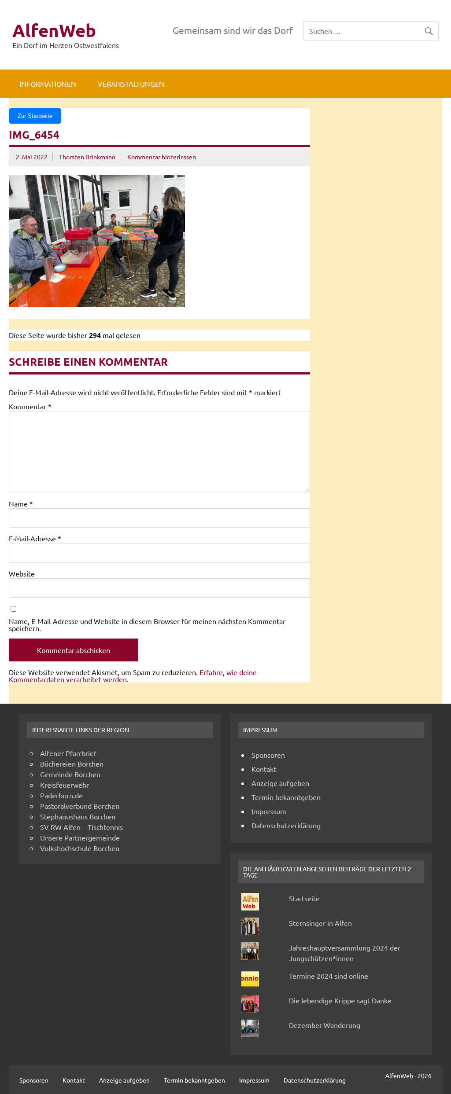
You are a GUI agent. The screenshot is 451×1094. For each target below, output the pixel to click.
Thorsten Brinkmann (87, 157)
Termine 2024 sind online (328, 975)
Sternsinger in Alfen (320, 922)
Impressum (268, 811)
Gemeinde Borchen (70, 774)
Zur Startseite (35, 116)
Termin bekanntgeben (286, 797)
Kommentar (30, 406)
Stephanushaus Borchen (77, 816)
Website (22, 573)
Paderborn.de (61, 795)
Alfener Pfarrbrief (68, 753)
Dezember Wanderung (324, 1025)
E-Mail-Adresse (35, 538)
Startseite (304, 898)
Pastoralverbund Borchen (79, 805)
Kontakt (263, 768)
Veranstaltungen (131, 83)
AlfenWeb (54, 29)
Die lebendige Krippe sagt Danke (340, 1000)
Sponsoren (268, 754)
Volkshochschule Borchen (79, 848)
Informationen (47, 83)
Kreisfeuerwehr (64, 784)
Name (21, 503)
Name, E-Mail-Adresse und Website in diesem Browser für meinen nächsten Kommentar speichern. (147, 624)
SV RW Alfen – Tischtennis (81, 826)
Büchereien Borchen (72, 763)
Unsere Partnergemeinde (80, 837)
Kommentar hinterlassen (161, 157)
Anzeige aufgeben (280, 782)
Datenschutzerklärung (286, 825)
